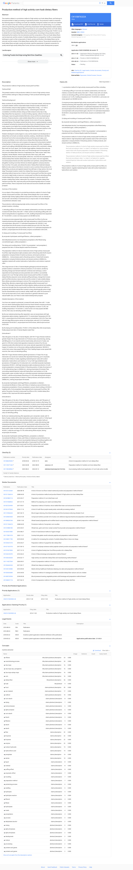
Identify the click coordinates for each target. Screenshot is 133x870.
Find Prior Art (91, 24)
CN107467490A (8, 550)
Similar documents (95, 70)
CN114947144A (8, 465)
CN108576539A (8, 576)
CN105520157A (8, 543)
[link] (6, 657)
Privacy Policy (82, 867)
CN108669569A (8, 461)
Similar (101, 24)
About (43, 867)
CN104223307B (8, 554)
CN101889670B (8, 528)
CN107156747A (8, 546)
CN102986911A (8, 498)
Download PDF (78, 24)
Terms (74, 867)
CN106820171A (8, 580)
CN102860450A (8, 517)
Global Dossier (91, 75)
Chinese (84, 29)
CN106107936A (8, 509)
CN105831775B (8, 539)
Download (97, 650)
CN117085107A (8, 535)
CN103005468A (8, 572)
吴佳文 (82, 32)
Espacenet (83, 75)
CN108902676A (8, 520)
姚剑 (78, 32)
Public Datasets (64, 867)
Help (90, 867)
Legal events (86, 70)
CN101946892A (8, 502)
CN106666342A (8, 565)
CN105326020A (8, 558)
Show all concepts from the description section (17, 855)
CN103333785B (8, 531)
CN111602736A (8, 561)
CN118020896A (8, 469)
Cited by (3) (78, 70)
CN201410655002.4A (9, 599)
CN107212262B (8, 490)
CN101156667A (8, 524)
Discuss (99, 75)
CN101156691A (8, 494)
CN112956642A (8, 513)
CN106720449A (8, 505)
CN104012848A (8, 569)
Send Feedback (52, 867)
